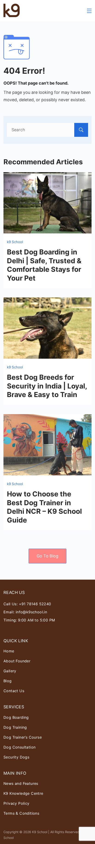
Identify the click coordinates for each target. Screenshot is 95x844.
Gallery (9, 671)
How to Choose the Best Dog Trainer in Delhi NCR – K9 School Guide (44, 507)
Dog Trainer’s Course (22, 737)
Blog (7, 681)
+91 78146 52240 (35, 604)
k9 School (15, 242)
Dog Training (15, 727)
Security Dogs (16, 757)
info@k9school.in (31, 612)
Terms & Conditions (21, 813)
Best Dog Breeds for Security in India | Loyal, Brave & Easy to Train (47, 386)
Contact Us (13, 690)
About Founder (16, 661)
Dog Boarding (16, 717)
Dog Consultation (19, 747)
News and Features (20, 783)
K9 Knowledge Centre (23, 793)
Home (8, 651)
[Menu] (89, 11)
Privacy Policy (16, 803)
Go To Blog (47, 555)
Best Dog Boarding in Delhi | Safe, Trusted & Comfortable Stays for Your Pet (44, 265)
